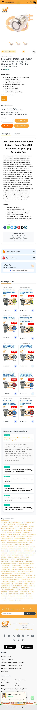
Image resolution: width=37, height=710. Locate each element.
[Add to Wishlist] (23, 51)
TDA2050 (11, 600)
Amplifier (18, 532)
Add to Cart (22, 125)
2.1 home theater (7, 530)
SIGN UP (29, 613)
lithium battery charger (23, 530)
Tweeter (26, 565)
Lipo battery (25, 579)
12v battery (6, 569)
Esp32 (13, 567)
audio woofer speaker (26, 563)
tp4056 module (19, 598)
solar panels (12, 540)
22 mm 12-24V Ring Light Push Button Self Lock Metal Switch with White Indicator (9, 347)
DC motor (30, 540)
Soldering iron (22, 524)
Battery (9, 532)
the (4, 524)
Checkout (18, 686)
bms (3, 542)
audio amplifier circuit (25, 536)
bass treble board (15, 551)
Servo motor (13, 591)
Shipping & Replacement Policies (12, 662)
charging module (15, 549)
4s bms (19, 600)
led (3, 532)
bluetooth (5, 567)
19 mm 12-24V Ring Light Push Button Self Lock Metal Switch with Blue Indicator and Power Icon (9, 402)
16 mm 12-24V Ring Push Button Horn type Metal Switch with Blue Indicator (9, 319)
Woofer (22, 540)
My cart (17, 683)
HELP (3, 686)
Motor (25, 549)
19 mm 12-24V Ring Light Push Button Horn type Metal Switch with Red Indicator (26, 402)
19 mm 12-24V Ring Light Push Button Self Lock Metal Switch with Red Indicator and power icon (9, 374)
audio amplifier (22, 589)
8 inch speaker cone (16, 575)
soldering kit (20, 577)
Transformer (16, 565)
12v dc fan (12, 553)
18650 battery (6, 538)
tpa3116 (20, 581)
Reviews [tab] (17, 134)
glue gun (30, 598)
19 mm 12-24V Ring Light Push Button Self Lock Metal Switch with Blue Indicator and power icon (26, 374)
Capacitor (18, 583)
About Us (4, 680)
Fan (26, 555)
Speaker (4, 522)
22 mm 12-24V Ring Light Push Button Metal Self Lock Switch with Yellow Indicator (9, 291)
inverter (29, 575)
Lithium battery (29, 522)
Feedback (4, 671)
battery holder (17, 569)
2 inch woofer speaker (15, 555)
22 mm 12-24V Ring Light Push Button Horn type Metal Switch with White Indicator (26, 347)
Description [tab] (6, 134)
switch (4, 553)
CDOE (7, 69)
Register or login (20, 680)
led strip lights (19, 538)
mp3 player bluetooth (25, 571)
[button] (27, 2)
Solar (13, 559)
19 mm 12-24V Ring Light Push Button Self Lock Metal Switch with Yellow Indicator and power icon (26, 319)
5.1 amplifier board (24, 553)
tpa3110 (4, 600)
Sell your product (7, 689)
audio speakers (7, 544)
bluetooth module (15, 522)
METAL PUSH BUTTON (6, 56)
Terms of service (7, 659)
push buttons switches (11, 579)
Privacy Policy (6, 656)
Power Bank (28, 585)
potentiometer (29, 551)
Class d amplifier (21, 526)
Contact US (5, 683)
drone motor (17, 585)
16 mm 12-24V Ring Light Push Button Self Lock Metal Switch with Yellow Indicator (26, 291)
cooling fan (31, 577)
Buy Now (22, 120)
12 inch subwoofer (14, 534)
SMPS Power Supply (17, 561)
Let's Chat (12, 51)
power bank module (8, 547)
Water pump (6, 565)
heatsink (15, 587)
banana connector (8, 589)
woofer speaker (13, 557)
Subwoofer (11, 524)
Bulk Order (7, 125)
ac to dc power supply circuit (17, 542)
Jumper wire (25, 587)
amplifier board (7, 526)
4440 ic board (24, 591)
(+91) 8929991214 (23, 624)
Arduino (12, 596)
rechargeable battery (22, 544)
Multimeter (11, 536)
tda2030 (9, 598)
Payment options (21, 689)
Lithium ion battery (8, 581)
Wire (31, 542)
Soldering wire (7, 573)
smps (26, 583)
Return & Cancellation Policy (11, 668)
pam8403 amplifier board (26, 567)
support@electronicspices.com (24, 629)
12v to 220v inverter (25, 528)
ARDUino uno (21, 596)
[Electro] (9, 2)
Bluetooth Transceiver (16, 594)
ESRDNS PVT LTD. (13, 707)
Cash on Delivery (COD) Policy (11, 665)
